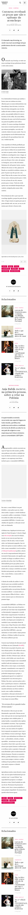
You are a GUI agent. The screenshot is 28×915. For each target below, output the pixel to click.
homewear (6, 268)
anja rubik (18, 798)
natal (21, 268)
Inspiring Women (14, 385)
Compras (16, 8)
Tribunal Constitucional (9, 551)
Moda (10, 8)
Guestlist (21, 365)
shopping (5, 271)
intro (4, 266)
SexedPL (21, 645)
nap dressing (15, 271)
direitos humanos (8, 802)
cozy (16, 266)
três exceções (7, 535)
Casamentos (18, 328)
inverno (14, 268)
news (10, 266)
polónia (5, 800)
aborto (12, 800)
